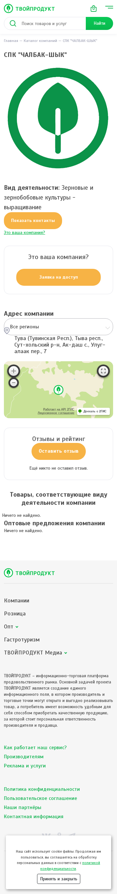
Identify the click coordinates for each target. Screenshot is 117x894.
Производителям (24, 756)
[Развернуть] (103, 371)
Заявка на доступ (58, 277)
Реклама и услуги (25, 766)
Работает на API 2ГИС (58, 409)
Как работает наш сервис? (35, 747)
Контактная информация (33, 816)
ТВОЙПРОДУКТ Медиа (33, 652)
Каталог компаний (40, 40)
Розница (15, 613)
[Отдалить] (13, 383)
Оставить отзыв (59, 451)
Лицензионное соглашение (56, 413)
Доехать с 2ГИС (95, 411)
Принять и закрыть (58, 879)
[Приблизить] (13, 371)
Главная (11, 40)
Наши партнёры (22, 807)
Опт (8, 626)
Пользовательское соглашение (40, 798)
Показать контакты (33, 220)
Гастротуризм (22, 639)
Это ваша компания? (24, 232)
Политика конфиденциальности (42, 789)
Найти (99, 23)
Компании (16, 600)
